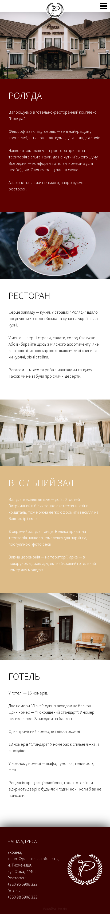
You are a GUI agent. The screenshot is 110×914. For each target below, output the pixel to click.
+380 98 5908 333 (22, 897)
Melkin (62, 909)
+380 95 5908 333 (22, 884)
